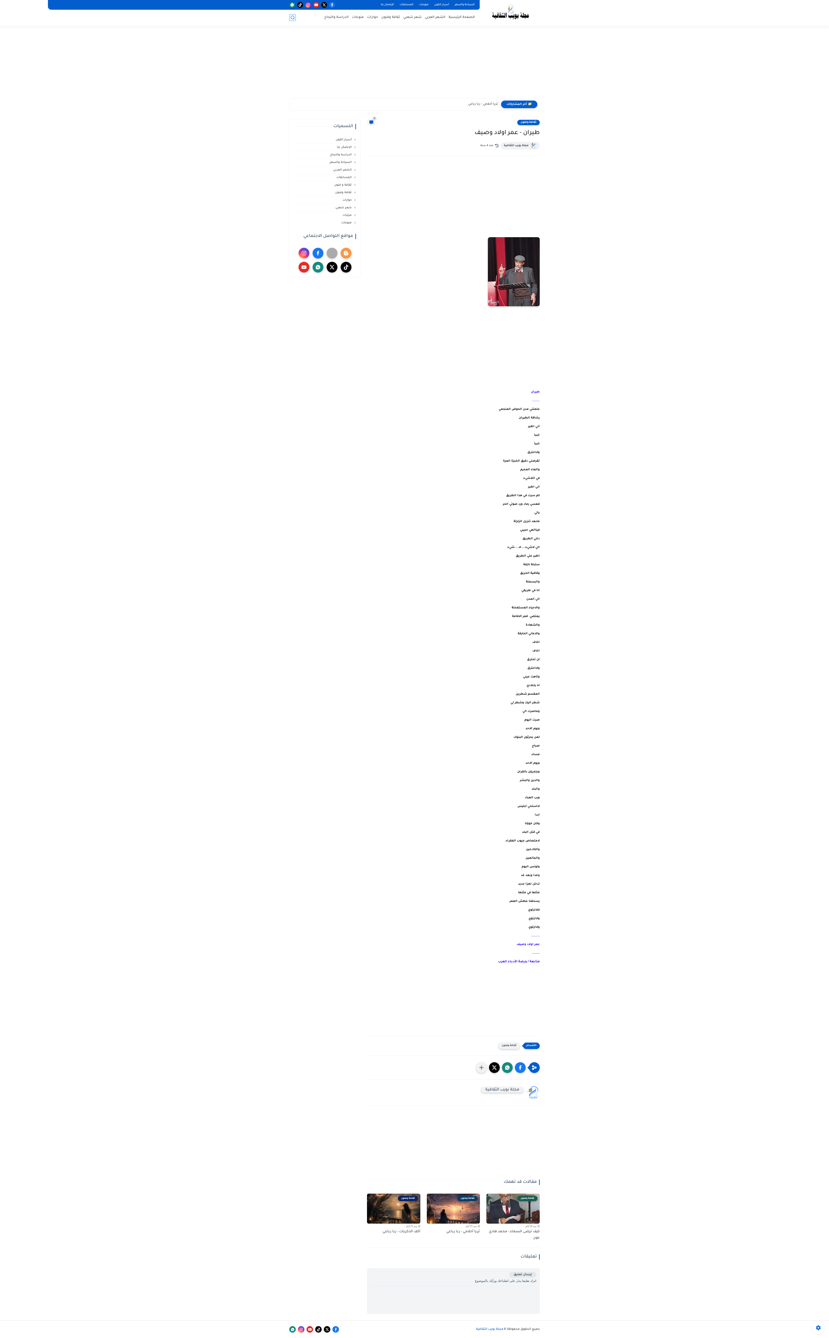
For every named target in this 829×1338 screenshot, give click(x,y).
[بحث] (292, 17)
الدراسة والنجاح (336, 17)
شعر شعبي (412, 17)
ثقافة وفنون (390, 17)
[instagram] (308, 5)
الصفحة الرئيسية (462, 17)
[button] (520, 1067)
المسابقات (406, 4)
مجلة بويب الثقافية (516, 145)
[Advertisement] (414, 65)
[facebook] (332, 5)
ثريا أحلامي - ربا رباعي (483, 104)
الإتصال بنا (387, 4)
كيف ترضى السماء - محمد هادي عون (514, 1235)
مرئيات (348, 215)
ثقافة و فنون (343, 185)
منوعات (424, 4)
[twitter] (324, 5)
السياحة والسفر (465, 4)
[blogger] (346, 253)
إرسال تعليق (523, 1274)
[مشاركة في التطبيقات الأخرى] (481, 1067)
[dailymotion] (332, 253)
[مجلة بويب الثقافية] (510, 12)
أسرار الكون (441, 4)
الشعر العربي (435, 17)
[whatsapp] (292, 5)
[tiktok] (300, 5)
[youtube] (316, 5)
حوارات (372, 17)
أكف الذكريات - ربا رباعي (401, 1232)
